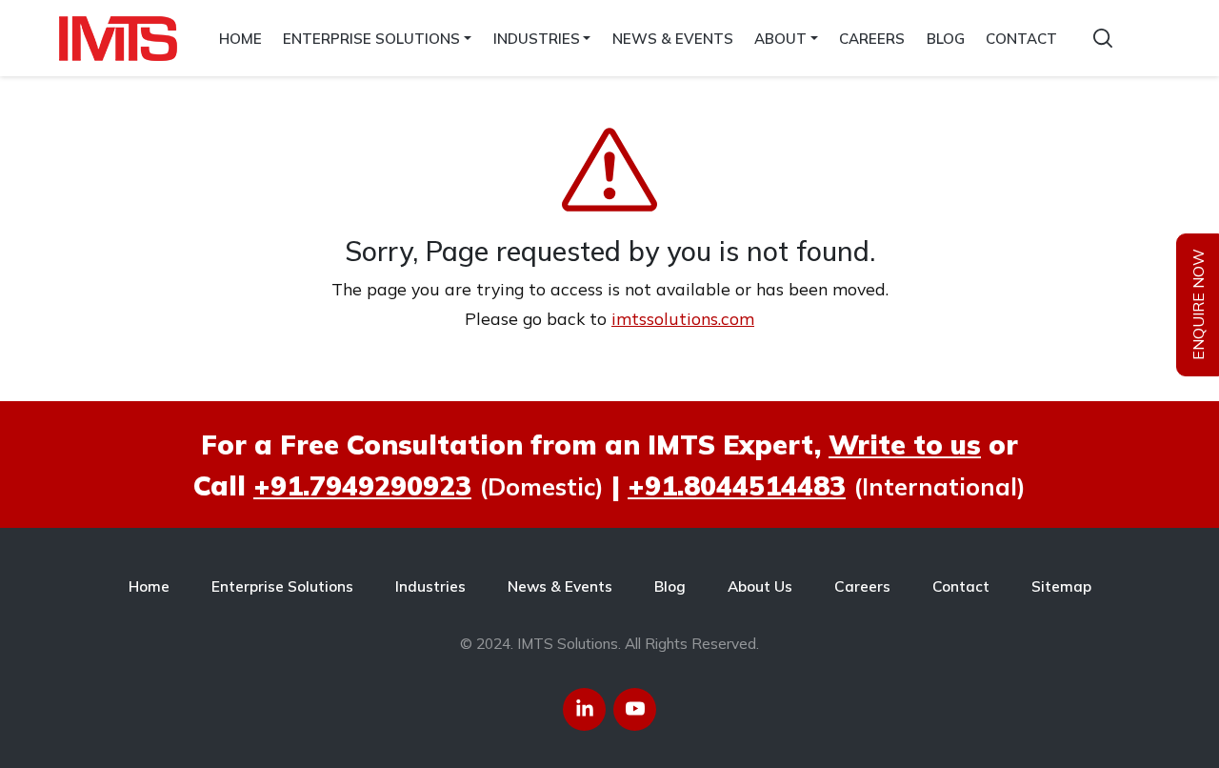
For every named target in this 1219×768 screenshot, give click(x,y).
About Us (760, 586)
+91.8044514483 (737, 485)
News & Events (672, 39)
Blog (946, 39)
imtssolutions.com (682, 318)
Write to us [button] (905, 444)
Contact (1021, 39)
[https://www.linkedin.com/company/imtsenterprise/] (584, 709)
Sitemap (1061, 586)
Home (240, 39)
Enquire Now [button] (1198, 305)
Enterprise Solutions (371, 39)
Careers (872, 39)
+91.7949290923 (362, 485)
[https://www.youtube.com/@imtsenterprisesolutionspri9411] (634, 709)
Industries (536, 39)
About (780, 39)
